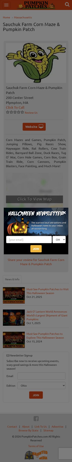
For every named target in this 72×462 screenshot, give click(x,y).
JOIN (36, 248)
